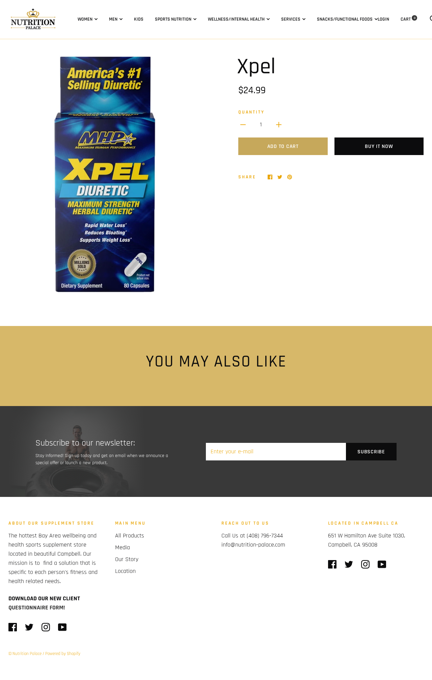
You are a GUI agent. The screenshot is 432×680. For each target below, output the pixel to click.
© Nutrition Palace (25, 653)
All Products (129, 535)
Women (85, 19)
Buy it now (379, 146)
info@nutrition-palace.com (253, 545)
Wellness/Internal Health (236, 19)
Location (125, 571)
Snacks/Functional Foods (345, 19)
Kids (138, 19)
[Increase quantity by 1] (279, 124)
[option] (109, 174)
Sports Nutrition (173, 19)
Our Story (126, 559)
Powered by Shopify (62, 653)
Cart (408, 19)
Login (383, 19)
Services (290, 19)
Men (113, 19)
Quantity (251, 112)
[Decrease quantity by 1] (243, 124)
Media (122, 547)
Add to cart (283, 146)
